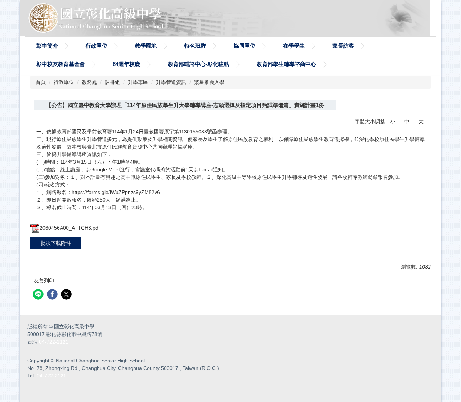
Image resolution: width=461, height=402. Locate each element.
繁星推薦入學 (209, 82)
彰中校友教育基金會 (60, 64)
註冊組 (112, 82)
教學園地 (146, 46)
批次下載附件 (56, 243)
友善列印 (44, 280)
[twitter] (67, 295)
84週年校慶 (126, 64)
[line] (39, 295)
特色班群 (195, 46)
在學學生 (294, 46)
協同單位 (244, 46)
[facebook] (53, 295)
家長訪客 (343, 46)
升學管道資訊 (171, 82)
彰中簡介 (47, 46)
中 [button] (406, 121)
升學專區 (138, 82)
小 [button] (392, 121)
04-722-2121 (53, 342)
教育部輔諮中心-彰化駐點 (198, 64)
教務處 (89, 82)
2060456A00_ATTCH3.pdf (70, 228)
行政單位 (96, 46)
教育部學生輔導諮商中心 (286, 64)
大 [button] (421, 121)
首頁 (41, 82)
